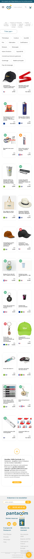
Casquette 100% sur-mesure (24, 432)
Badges (20, 25)
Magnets (21, 24)
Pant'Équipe (7, 534)
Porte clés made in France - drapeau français (24, 149)
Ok (28, 502)
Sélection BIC (24, 551)
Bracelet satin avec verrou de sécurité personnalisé (24, 86)
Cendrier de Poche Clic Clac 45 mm (24, 369)
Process (6, 537)
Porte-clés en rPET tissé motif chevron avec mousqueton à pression (8, 402)
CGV (15, 553)
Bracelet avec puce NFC (8, 149)
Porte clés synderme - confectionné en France (9, 306)
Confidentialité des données (17, 555)
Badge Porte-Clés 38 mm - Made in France (9, 275)
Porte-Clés (27, 25)
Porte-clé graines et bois (24, 401)
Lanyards (14, 25)
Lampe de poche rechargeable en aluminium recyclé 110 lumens (24, 181)
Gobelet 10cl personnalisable (23, 306)
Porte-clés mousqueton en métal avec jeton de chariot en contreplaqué (8, 339)
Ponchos (20, 27)
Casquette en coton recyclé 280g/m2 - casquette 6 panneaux (8, 244)
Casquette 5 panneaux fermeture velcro (24, 338)
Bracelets (14, 24)
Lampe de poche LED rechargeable (9, 432)
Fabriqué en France (24, 543)
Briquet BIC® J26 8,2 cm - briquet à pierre (24, 117)
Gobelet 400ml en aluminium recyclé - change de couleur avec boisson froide (8, 181)
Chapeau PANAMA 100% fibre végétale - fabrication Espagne (24, 212)
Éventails (28, 24)
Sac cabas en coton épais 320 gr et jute (8, 212)
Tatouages (6, 25)
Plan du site (7, 553)
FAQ (15, 12)
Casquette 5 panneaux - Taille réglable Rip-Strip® (24, 243)
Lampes (13, 27)
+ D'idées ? (6, 24)
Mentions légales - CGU (25, 553)
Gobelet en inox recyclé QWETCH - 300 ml (25, 275)
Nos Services (6, 12)
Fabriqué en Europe (24, 547)
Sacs (6, 22)
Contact (28, 12)
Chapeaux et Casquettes (16, 22)
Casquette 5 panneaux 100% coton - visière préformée (9, 86)
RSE (21, 12)
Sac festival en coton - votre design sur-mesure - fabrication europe (9, 118)
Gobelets (27, 22)
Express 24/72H (25, 539)
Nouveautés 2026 (24, 535)
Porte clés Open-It (8, 368)
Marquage (6, 539)
